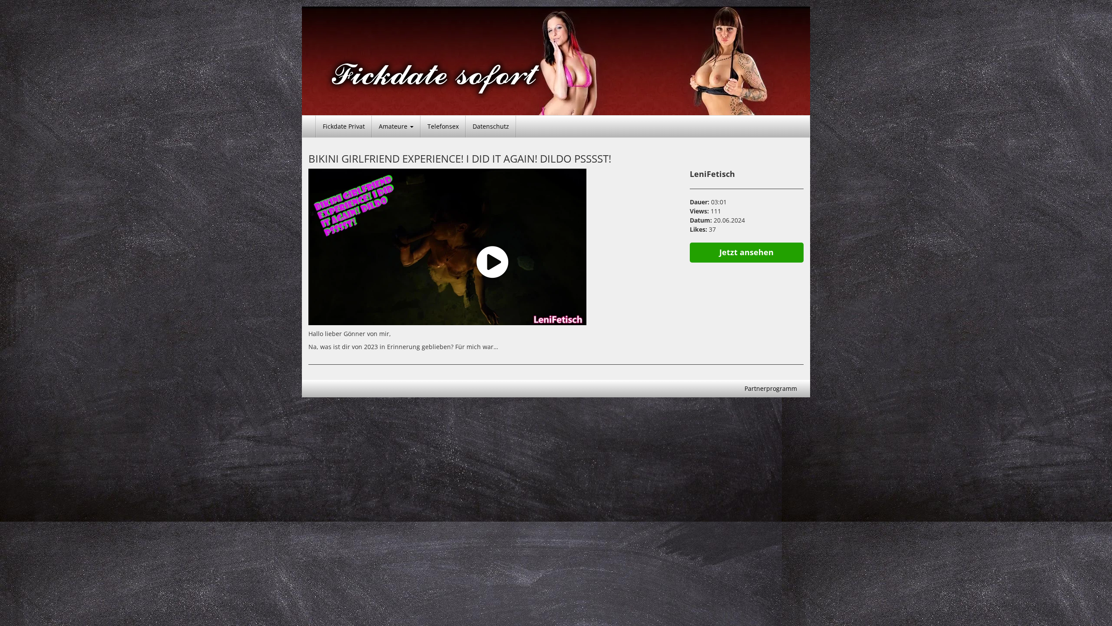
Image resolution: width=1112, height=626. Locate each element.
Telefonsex (443, 126)
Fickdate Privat (344, 126)
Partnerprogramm (771, 388)
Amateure (394, 126)
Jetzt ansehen (746, 252)
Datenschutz (491, 126)
